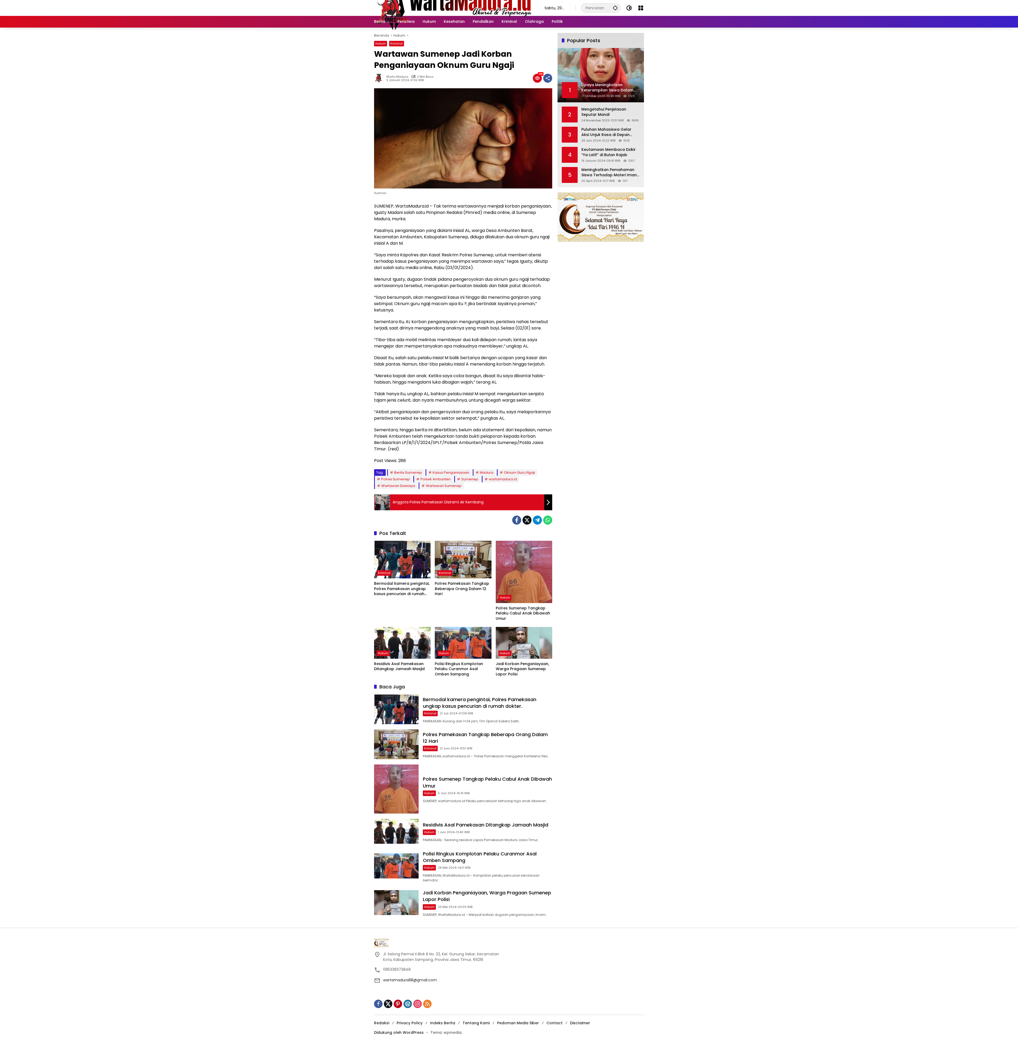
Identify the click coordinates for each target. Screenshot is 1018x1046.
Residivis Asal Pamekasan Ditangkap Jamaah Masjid (399, 666)
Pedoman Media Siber (518, 1023)
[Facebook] (516, 520)
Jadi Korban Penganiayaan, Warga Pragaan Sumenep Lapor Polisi (522, 669)
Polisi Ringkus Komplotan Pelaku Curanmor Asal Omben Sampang (459, 669)
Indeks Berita (442, 1023)
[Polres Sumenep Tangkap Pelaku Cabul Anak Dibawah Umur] (524, 572)
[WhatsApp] (547, 520)
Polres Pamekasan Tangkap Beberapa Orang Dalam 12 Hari (462, 588)
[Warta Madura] (454, 7)
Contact (554, 1023)
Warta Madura (397, 76)
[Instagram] (417, 1004)
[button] (615, 7)
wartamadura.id (503, 479)
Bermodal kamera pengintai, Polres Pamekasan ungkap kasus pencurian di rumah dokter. (401, 589)
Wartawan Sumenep (444, 485)
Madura (486, 472)
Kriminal (396, 43)
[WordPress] (407, 1004)
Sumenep (469, 479)
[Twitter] (527, 520)
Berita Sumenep (408, 472)
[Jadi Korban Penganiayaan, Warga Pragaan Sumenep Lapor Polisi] (524, 643)
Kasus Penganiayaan (451, 472)
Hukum (380, 43)
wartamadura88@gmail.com (410, 980)
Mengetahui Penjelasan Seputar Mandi (603, 112)
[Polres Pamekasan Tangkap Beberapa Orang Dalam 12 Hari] (463, 559)
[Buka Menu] (641, 8)
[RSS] (427, 1004)
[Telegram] (537, 520)
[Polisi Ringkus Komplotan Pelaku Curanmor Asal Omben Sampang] (463, 643)
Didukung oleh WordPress (399, 1032)
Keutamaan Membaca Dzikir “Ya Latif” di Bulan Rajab (608, 152)
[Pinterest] (398, 1004)
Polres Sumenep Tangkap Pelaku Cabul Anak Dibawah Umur (523, 613)
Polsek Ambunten (435, 479)
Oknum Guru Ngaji (519, 472)
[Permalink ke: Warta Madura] (380, 78)
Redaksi (381, 1023)
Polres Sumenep (395, 479)
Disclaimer (580, 1023)
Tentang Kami (476, 1023)
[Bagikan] (547, 78)
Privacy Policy (410, 1023)
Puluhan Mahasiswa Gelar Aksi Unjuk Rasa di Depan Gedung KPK (606, 132)
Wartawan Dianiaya (398, 485)
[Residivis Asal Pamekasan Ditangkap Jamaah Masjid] (402, 643)
